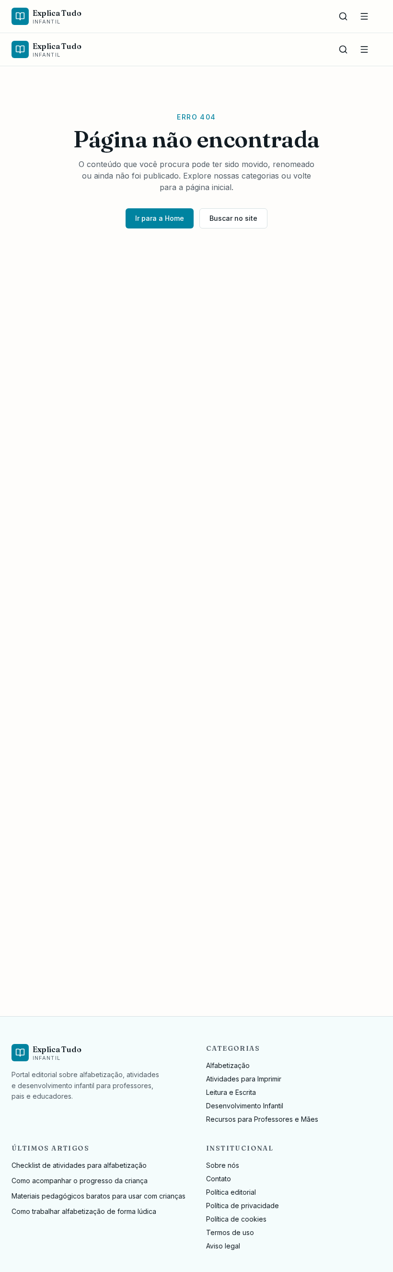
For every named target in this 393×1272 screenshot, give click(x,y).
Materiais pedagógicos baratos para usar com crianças (98, 1196)
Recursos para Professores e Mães (262, 1119)
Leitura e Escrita (231, 1092)
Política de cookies (236, 1219)
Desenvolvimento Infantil (244, 1106)
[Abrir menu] (364, 16)
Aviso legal (223, 1246)
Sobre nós (222, 1165)
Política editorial (231, 1192)
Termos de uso (230, 1232)
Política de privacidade (242, 1205)
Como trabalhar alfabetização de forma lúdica (84, 1211)
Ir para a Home (159, 218)
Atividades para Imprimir (243, 1079)
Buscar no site (233, 218)
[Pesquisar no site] (343, 16)
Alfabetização (228, 1065)
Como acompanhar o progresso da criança (80, 1180)
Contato (218, 1179)
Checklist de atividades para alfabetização (79, 1165)
